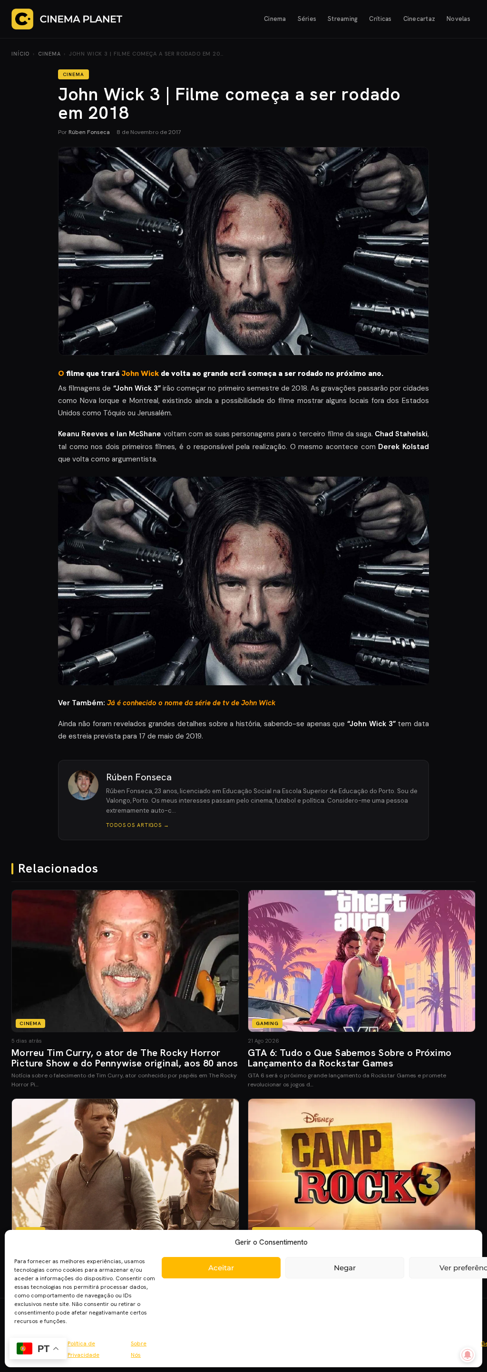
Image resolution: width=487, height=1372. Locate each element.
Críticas (380, 19)
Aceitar (221, 1267)
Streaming (343, 19)
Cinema (275, 19)
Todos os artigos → (137, 825)
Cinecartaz (419, 19)
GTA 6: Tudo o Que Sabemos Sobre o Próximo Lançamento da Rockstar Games (349, 1057)
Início (20, 53)
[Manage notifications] (467, 1354)
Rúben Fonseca (89, 132)
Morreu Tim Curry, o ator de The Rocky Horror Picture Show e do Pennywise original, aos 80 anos (124, 1057)
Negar (345, 1267)
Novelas (458, 19)
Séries (307, 19)
